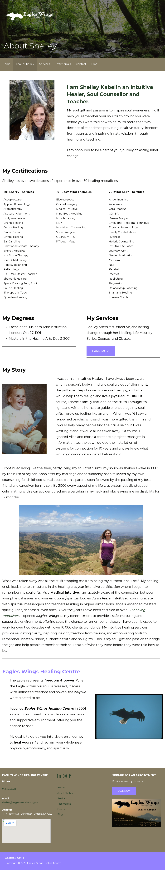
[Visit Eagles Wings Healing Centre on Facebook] (69, 776)
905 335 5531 (9, 788)
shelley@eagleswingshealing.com (21, 802)
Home (6, 64)
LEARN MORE (101, 351)
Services (44, 64)
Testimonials (63, 64)
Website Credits (14, 858)
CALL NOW (124, 790)
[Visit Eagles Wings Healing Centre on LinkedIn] (59, 776)
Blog (94, 64)
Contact (81, 64)
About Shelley (25, 64)
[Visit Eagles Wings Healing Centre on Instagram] (65, 776)
